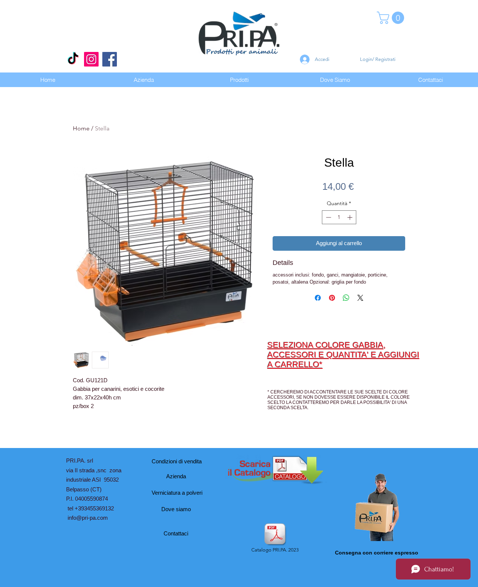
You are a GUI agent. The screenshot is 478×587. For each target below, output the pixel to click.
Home (81, 128)
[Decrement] (327, 217)
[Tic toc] (73, 59)
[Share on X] (360, 297)
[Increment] (350, 217)
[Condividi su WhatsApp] (346, 297)
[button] (392, 18)
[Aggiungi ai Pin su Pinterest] (332, 297)
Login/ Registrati (377, 59)
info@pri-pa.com (88, 518)
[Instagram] (91, 59)
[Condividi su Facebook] (317, 297)
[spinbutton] (339, 217)
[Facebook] (109, 59)
